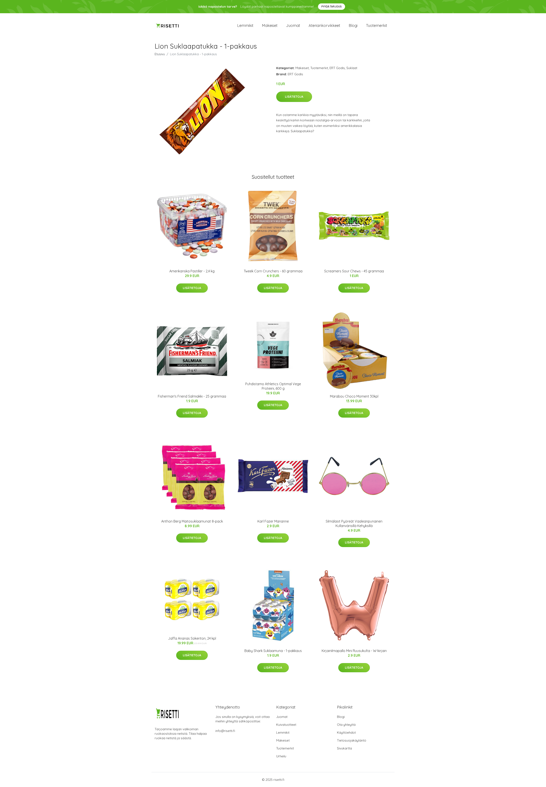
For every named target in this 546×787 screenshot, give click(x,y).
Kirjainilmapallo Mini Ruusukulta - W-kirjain (354, 651)
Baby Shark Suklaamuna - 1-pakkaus (273, 651)
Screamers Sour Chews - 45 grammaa (354, 271)
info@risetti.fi (225, 731)
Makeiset (269, 25)
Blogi (353, 25)
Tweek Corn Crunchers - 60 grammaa (273, 271)
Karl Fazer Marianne (273, 521)
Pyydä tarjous (331, 6)
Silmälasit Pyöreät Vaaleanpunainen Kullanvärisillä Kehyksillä (354, 523)
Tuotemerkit (376, 25)
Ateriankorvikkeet (324, 25)
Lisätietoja (294, 97)
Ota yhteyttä (346, 725)
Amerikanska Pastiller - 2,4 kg (192, 271)
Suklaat (351, 68)
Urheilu (281, 756)
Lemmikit (245, 25)
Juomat (293, 25)
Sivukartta (344, 748)
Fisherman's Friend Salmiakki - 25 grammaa (192, 396)
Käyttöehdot (346, 732)
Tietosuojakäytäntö (351, 740)
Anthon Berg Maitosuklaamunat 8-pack (192, 521)
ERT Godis (337, 68)
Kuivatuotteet (286, 725)
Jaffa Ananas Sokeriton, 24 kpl (192, 638)
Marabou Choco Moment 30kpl (354, 396)
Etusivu (160, 54)
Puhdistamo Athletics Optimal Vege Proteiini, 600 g (273, 386)
